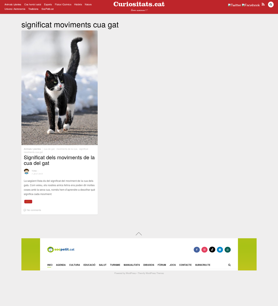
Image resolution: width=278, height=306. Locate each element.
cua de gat (49, 148)
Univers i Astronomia (15, 8)
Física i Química (63, 4)
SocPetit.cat (47, 8)
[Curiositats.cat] (139, 5)
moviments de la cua (66, 148)
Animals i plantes (13, 4)
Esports (48, 4)
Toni (34, 170)
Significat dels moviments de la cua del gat (59, 159)
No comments (34, 210)
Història (78, 4)
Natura (88, 4)
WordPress (131, 273)
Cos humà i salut (32, 4)
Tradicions (33, 8)
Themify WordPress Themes (151, 273)
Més (28, 201)
